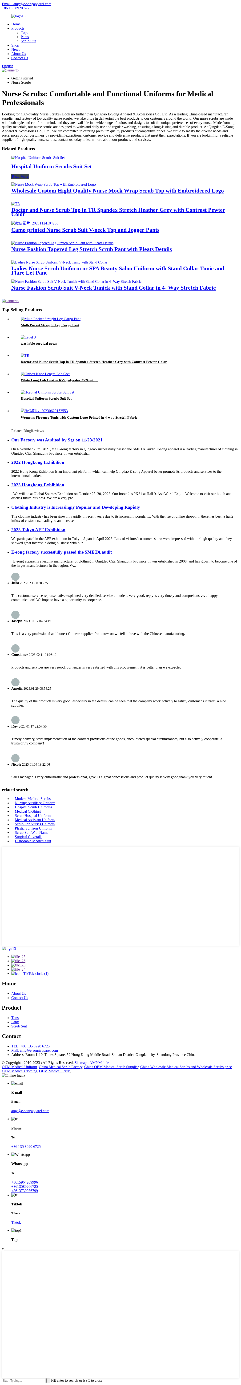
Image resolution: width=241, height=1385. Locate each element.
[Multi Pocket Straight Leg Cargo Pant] (50, 319)
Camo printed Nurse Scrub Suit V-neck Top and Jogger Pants (85, 230)
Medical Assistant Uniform (35, 820)
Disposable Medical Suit (33, 841)
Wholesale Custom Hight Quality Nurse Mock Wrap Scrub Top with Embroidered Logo (117, 191)
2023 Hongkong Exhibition (37, 484)
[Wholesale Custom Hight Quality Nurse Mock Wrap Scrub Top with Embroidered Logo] (53, 184)
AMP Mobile (99, 1063)
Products (17, 28)
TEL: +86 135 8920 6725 (30, 1046)
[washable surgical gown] (28, 337)
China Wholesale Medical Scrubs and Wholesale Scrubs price (186, 1067)
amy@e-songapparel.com (30, 1111)
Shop (15, 45)
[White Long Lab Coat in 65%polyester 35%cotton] (45, 374)
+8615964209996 (24, 1182)
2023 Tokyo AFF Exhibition (38, 529)
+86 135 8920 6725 (16, 8)
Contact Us (19, 58)
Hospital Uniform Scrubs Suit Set (51, 166)
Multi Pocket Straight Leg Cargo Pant (50, 325)
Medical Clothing (28, 811)
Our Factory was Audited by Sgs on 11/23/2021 (57, 439)
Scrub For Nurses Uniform (35, 824)
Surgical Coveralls (28, 837)
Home (15, 24)
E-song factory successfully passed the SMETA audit (61, 552)
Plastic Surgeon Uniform (33, 828)
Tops (24, 33)
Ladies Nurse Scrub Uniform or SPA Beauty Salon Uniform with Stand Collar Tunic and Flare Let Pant (117, 270)
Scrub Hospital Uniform (33, 816)
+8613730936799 (24, 1191)
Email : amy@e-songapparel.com (26, 4)
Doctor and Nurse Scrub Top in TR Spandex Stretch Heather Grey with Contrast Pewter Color (118, 212)
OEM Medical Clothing (19, 1071)
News (15, 49)
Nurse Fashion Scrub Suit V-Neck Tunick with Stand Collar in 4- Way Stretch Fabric (113, 288)
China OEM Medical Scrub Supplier (111, 1067)
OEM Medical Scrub (54, 1071)
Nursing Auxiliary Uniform (35, 803)
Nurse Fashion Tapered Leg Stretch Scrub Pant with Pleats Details (91, 249)
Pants (25, 37)
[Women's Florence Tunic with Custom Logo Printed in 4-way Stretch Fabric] (44, 411)
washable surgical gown (39, 343)
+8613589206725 (24, 1186)
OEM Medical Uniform (19, 1067)
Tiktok (16, 1222)
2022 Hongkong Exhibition (37, 462)
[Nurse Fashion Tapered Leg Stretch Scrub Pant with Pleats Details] (62, 243)
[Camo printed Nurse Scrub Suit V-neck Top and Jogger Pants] (34, 223)
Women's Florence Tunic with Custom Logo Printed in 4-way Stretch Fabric (79, 417)
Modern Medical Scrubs (33, 799)
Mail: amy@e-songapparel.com (34, 1050)
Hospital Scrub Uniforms (33, 807)
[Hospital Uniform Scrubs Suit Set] (38, 158)
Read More (20, 176)
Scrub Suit (28, 41)
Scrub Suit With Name (31, 832)
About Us (18, 54)
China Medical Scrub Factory (60, 1067)
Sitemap (81, 1063)
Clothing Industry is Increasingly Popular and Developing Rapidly (75, 507)
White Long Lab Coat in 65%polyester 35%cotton (59, 380)
